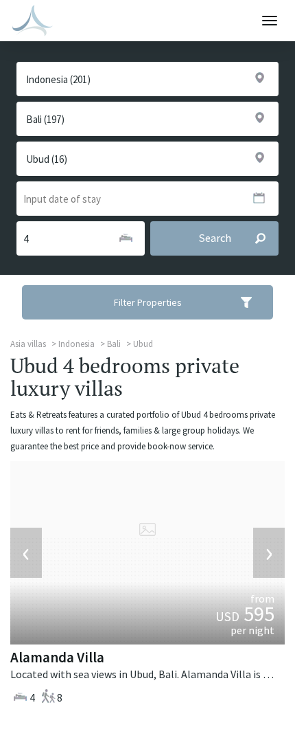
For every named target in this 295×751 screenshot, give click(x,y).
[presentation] (26, 553)
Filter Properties (148, 302)
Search (214, 238)
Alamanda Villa (57, 657)
